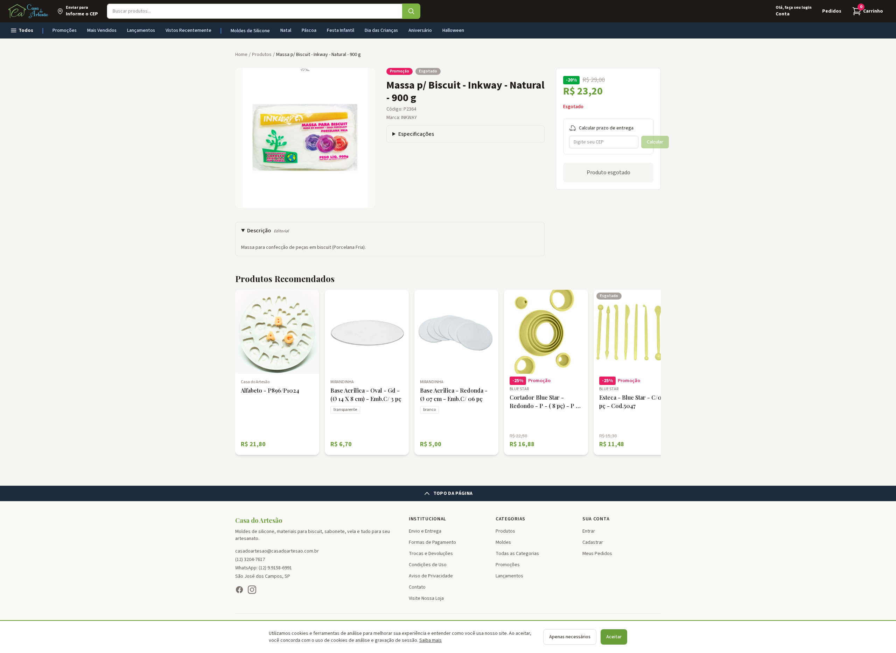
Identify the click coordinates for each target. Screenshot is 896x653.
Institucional (427, 518)
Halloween (453, 30)
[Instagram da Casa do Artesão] (252, 589)
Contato (417, 587)
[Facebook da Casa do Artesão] (239, 589)
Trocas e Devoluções (431, 553)
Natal (285, 30)
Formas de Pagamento (432, 542)
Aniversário (420, 30)
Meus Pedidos (597, 553)
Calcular (655, 142)
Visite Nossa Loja (426, 598)
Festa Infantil (340, 30)
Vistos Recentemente (188, 30)
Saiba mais (430, 640)
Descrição (268, 230)
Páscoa (309, 30)
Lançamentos (141, 30)
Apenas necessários (569, 636)
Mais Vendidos (102, 30)
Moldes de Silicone (250, 30)
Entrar (588, 531)
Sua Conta (595, 518)
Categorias (510, 518)
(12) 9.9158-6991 (275, 567)
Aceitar (614, 636)
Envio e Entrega (425, 531)
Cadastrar (592, 542)
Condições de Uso (428, 564)
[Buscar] (411, 11)
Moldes (503, 542)
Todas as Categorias (517, 553)
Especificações (416, 134)
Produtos (505, 531)
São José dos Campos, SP (262, 576)
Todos (26, 30)
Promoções (64, 30)
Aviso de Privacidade (431, 576)
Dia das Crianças (381, 30)
